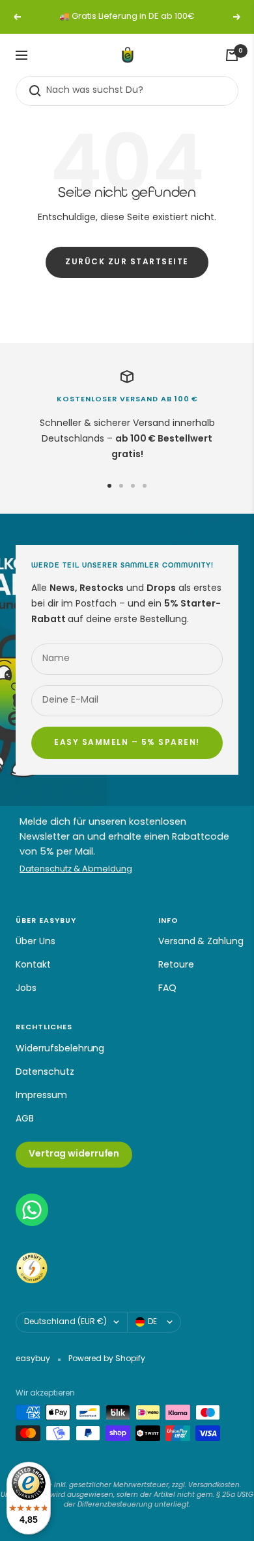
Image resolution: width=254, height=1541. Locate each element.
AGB (25, 1119)
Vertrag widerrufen (74, 1154)
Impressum (41, 1095)
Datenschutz (45, 1072)
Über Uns (35, 941)
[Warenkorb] (231, 55)
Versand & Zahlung (200, 941)
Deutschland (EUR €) (65, 1322)
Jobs (26, 988)
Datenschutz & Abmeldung (76, 870)
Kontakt (33, 965)
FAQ (167, 988)
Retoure (176, 965)
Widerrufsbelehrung (60, 1049)
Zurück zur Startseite (127, 262)
